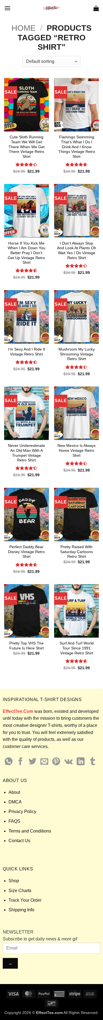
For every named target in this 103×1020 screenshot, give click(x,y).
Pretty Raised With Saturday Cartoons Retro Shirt (76, 552)
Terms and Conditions (30, 831)
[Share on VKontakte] (68, 762)
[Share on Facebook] (20, 762)
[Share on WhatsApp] (9, 762)
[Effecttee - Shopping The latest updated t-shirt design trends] (51, 8)
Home (23, 28)
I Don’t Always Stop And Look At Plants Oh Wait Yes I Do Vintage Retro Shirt (76, 250)
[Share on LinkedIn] (81, 762)
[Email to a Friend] (44, 762)
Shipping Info (21, 909)
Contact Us (19, 840)
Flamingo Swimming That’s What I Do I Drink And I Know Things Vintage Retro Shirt (76, 147)
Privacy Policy (22, 811)
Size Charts (20, 890)
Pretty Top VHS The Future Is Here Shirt (26, 645)
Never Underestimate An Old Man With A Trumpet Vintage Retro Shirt (26, 453)
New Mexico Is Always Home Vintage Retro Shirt (76, 450)
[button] (7, 8)
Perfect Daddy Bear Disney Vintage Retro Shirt (26, 552)
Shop (14, 880)
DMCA (15, 802)
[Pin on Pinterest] (56, 762)
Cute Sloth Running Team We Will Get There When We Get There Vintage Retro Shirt (26, 147)
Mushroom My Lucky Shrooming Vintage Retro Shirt (77, 354)
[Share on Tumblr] (93, 762)
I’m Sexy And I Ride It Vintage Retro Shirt (26, 351)
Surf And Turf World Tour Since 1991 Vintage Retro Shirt (77, 648)
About (14, 792)
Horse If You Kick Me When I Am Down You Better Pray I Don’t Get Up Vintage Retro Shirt (26, 253)
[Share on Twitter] (33, 762)
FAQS (14, 821)
